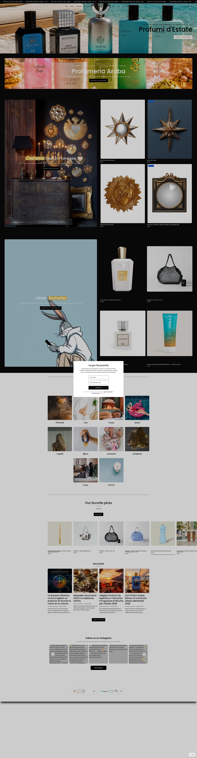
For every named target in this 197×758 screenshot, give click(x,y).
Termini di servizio (96, 393)
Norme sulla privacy (108, 391)
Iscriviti (98, 387)
